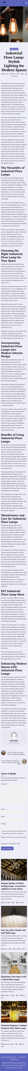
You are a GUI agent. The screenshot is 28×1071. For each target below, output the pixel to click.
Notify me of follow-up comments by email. (13, 837)
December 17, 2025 (8, 995)
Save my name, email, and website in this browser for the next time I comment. (14, 832)
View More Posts (14, 743)
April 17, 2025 (7, 949)
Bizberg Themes (18, 1067)
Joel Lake (6, 74)
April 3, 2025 (15, 74)
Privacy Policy (22, 1057)
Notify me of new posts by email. (10, 843)
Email (3, 816)
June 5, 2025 (6, 902)
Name (3, 809)
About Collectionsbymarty (8, 1057)
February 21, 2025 (8, 1044)
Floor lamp (14, 49)
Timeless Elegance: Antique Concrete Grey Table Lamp (14, 1026)
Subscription (14, 1059)
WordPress (22, 1065)
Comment (4, 784)
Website (3, 824)
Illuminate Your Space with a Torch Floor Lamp (13, 978)
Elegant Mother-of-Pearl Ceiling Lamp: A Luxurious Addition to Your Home (13, 886)
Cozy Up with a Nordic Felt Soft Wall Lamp (13, 931)
